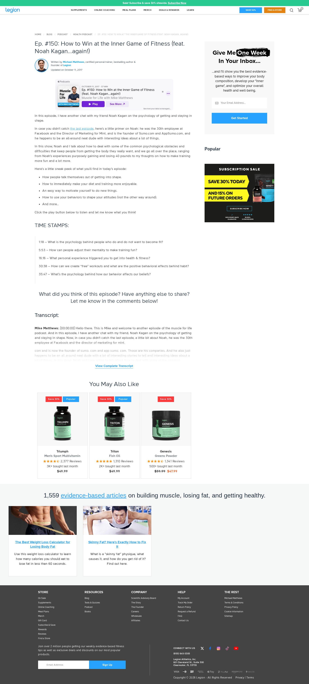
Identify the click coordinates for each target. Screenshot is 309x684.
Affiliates (135, 620)
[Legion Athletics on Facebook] (210, 648)
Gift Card (42, 620)
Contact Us (183, 620)
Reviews (42, 634)
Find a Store (275, 10)
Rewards (42, 629)
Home (38, 34)
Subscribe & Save (46, 625)
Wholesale (136, 616)
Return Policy (184, 607)
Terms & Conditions (233, 603)
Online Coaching (46, 607)
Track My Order (185, 603)
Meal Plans (43, 612)
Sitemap (228, 616)
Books (88, 612)
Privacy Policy (231, 607)
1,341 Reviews (175, 461)
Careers (135, 612)
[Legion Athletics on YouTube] (236, 648)
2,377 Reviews (71, 461)
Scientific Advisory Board (143, 598)
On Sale (42, 598)
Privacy (240, 677)
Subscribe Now (177, 3)
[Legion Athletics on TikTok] (227, 648)
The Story (136, 603)
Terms (250, 677)
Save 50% (251, 10)
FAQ (180, 616)
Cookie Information (233, 612)
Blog (49, 34)
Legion (20, 10)
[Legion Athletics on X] (202, 648)
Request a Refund (186, 612)
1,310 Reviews (123, 461)
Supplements (44, 603)
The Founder (137, 607)
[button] (90, 3)
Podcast (63, 34)
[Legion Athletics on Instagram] (218, 648)
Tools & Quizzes (92, 603)
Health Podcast (82, 34)
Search (292, 10)
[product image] (62, 423)
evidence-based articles (93, 495)
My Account (183, 598)
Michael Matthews (73, 62)
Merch (41, 616)
